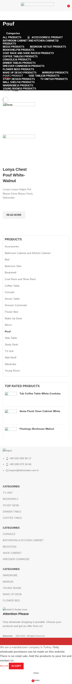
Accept (16, 666)
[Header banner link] (36, 342)
